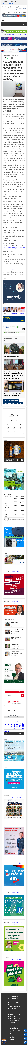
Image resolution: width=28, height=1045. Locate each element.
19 (14, 726)
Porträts (13, 1008)
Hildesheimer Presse (14, 1035)
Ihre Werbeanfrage (15, 1005)
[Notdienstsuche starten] (22, 695)
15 (23, 724)
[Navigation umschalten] (3, 20)
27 (17, 728)
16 (5, 726)
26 (14, 728)
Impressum (14, 1022)
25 (11, 728)
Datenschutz (14, 1020)
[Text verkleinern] (25, 1034)
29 (23, 728)
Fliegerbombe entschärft (11, 356)
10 (8, 724)
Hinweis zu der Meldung (9, 269)
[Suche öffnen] (23, 24)
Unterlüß (15, 55)
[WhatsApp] (12, 3)
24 (9, 728)
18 (11, 726)
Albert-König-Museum (11, 400)
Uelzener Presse (13, 1039)
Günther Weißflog (9, 403)
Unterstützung (15, 1014)
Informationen (15, 1002)
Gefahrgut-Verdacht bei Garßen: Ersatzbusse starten (13, 394)
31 (8, 731)
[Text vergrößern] (25, 1030)
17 (8, 726)
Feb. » (21, 733)
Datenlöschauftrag (16, 1018)
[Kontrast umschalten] (25, 1038)
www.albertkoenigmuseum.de (14, 248)
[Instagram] (5, 3)
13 (17, 724)
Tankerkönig (9, 519)
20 (17, 726)
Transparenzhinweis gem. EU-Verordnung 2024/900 (16, 34)
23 (6, 728)
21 (20, 726)
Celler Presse (14, 997)
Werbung (13, 1016)
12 (14, 724)
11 (11, 724)
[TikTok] (7, 3)
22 (23, 726)
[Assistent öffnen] (4, 1041)
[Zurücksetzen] (25, 1042)
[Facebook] (3, 3)
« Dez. (8, 733)
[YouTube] (10, 3)
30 (6, 731)
